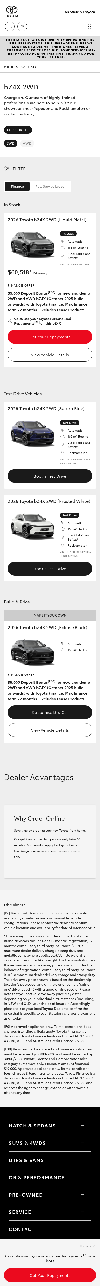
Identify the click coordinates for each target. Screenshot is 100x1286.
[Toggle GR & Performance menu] (82, 1177)
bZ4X (20, 66)
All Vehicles (18, 129)
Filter (19, 168)
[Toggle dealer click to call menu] (10, 26)
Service (20, 1211)
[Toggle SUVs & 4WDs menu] (82, 1142)
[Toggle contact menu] (82, 1194)
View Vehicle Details (50, 354)
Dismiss (85, 1246)
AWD (27, 143)
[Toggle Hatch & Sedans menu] (82, 1125)
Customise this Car (50, 712)
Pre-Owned (26, 1194)
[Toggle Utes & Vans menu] (82, 1160)
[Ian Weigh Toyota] (11, 11)
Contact (22, 1228)
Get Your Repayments (49, 336)
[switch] (37, 186)
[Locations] (22, 26)
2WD (11, 143)
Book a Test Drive (50, 476)
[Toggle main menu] (90, 26)
